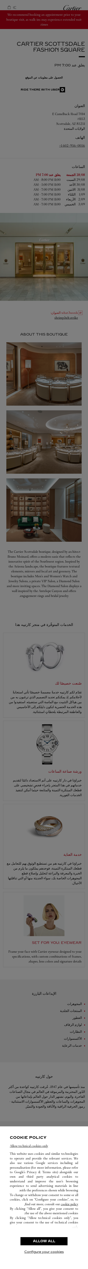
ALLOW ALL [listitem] (44, 1241)
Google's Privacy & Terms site (35, 1172)
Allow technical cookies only (29, 1146)
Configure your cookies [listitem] (44, 1252)
